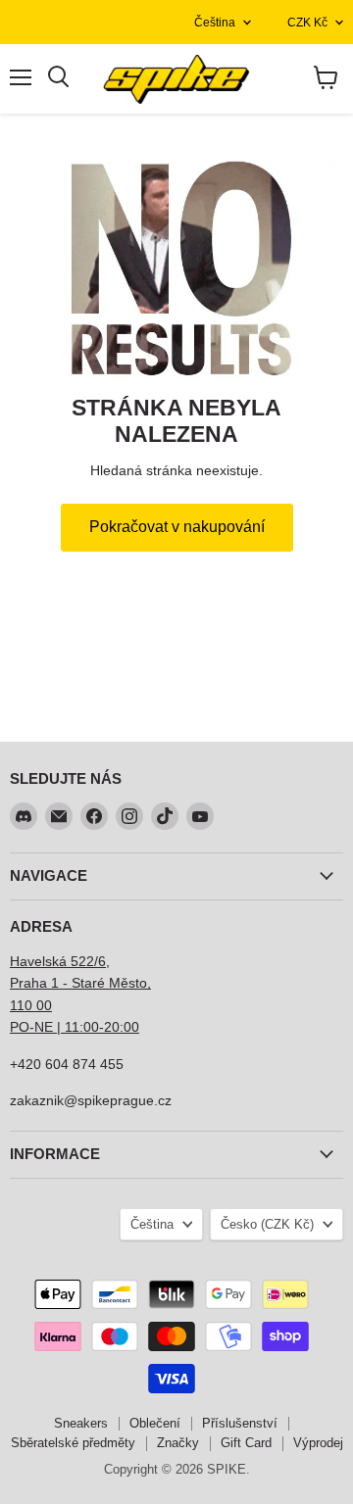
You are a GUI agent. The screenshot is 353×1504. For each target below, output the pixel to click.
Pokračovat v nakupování (177, 526)
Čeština (214, 22)
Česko (267, 1224)
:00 (129, 1027)
